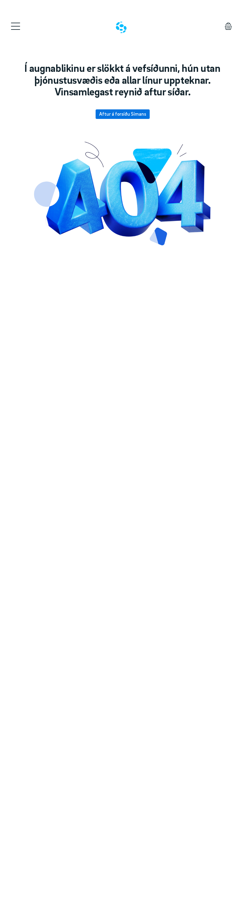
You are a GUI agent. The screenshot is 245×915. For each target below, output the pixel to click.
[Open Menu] (15, 26)
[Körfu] (228, 26)
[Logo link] (121, 27)
